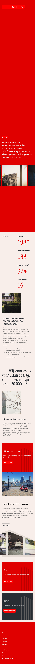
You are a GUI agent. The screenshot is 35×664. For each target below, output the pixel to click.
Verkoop (4, 639)
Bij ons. (6, 601)
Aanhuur (4, 636)
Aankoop (4, 641)
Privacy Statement (7, 656)
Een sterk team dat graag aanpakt (15, 504)
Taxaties (4, 644)
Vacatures (5, 653)
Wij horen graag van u (12, 451)
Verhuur (4, 633)
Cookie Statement (7, 659)
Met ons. (6, 570)
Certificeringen (6, 650)
